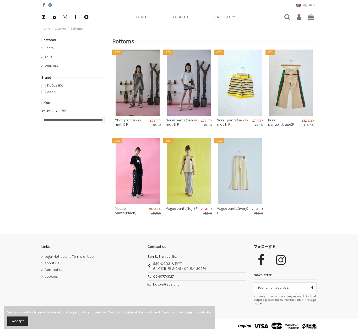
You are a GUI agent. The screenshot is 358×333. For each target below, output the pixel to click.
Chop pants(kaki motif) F (129, 122)
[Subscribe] (310, 288)
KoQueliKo (55, 85)
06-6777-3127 (163, 276)
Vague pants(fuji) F (182, 208)
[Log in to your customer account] (299, 17)
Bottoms (48, 40)
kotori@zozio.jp (166, 284)
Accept (18, 321)
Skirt (48, 56)
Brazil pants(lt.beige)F (281, 122)
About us (52, 263)
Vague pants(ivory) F (232, 210)
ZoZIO (52, 92)
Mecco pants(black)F (126, 210)
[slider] (43, 120)
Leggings (52, 65)
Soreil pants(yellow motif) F (181, 122)
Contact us (54, 269)
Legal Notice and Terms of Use (69, 256)
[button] (224, 17)
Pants (49, 48)
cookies (51, 276)
